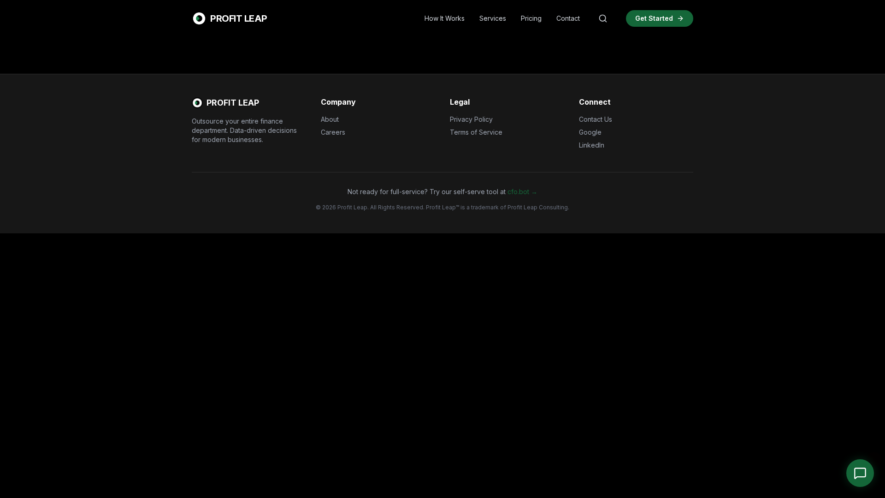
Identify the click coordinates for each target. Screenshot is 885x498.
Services (492, 18)
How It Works (445, 18)
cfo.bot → (522, 192)
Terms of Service (476, 132)
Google (590, 132)
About (330, 119)
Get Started (654, 18)
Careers (333, 132)
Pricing (531, 18)
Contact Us (595, 119)
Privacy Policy (471, 119)
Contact (568, 18)
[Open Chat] (860, 473)
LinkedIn (591, 145)
